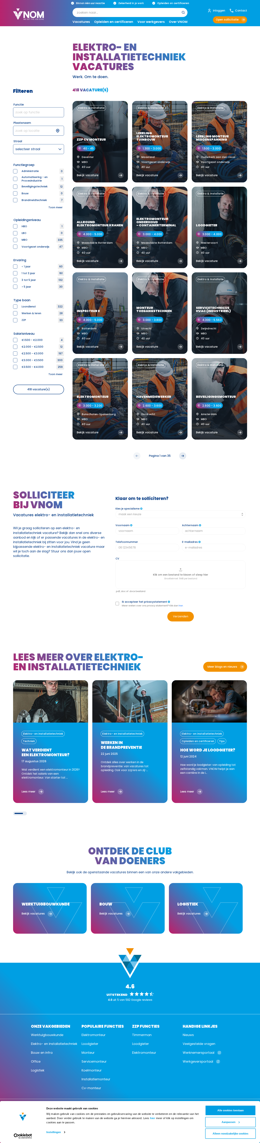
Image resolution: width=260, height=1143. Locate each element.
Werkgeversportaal (198, 1061)
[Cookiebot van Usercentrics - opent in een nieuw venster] (22, 1136)
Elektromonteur (94, 1035)
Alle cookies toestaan (230, 1110)
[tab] (19, 813)
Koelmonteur (92, 1070)
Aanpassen (228, 1122)
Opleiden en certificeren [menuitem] (113, 21)
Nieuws (188, 1035)
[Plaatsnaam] (38, 131)
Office (36, 1061)
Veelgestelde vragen (199, 1044)
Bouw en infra (42, 1052)
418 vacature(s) (38, 389)
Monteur (88, 1052)
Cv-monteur (91, 1088)
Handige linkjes (200, 1026)
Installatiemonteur (96, 1079)
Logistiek (37, 1070)
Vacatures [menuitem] (81, 21)
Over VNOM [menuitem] (178, 21)
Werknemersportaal (198, 1052)
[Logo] (28, 17)
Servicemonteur (94, 1061)
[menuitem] (130, 12)
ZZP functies (146, 1026)
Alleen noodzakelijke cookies (230, 1133)
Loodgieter (90, 1044)
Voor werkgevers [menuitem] (151, 21)
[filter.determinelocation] (60, 131)
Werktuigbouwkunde (47, 1035)
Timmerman (142, 1035)
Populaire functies (103, 1026)
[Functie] (38, 112)
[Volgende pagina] (182, 455)
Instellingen (53, 1132)
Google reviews (141, 1000)
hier (152, 1118)
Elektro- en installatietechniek (54, 1044)
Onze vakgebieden (50, 1026)
